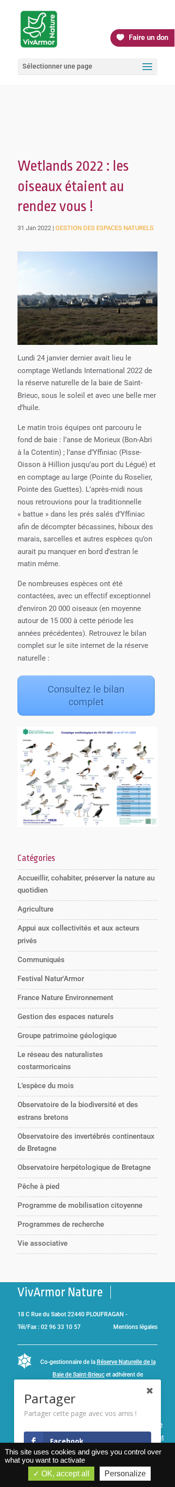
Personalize (125, 1473)
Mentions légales (135, 1327)
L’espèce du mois (46, 1085)
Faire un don (148, 37)
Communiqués (41, 959)
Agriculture (35, 909)
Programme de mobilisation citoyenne (80, 1205)
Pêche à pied (38, 1186)
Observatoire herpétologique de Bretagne (84, 1167)
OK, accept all (64, 1473)
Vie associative (43, 1243)
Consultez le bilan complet (86, 695)
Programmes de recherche (61, 1224)
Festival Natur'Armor (51, 978)
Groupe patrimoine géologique (67, 1035)
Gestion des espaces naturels (104, 228)
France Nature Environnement (65, 997)
